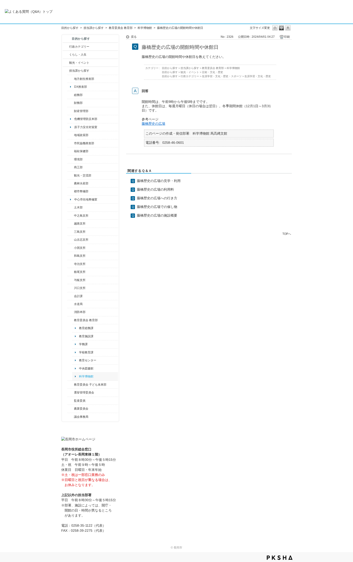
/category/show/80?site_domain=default (71, 272)
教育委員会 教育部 (121, 28)
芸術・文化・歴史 (212, 72)
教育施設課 (86, 336)
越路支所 (79, 223)
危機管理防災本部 (85, 119)
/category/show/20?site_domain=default (71, 175)
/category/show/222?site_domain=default (71, 408)
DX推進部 (80, 86)
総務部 (78, 95)
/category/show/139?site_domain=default (71, 256)
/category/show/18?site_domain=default (66, 63)
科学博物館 (145, 28)
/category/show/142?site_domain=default (71, 223)
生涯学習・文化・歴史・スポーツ (222, 76)
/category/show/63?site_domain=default (71, 264)
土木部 (78, 207)
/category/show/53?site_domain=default (71, 232)
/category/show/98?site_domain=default (71, 239)
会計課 (78, 296)
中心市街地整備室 (85, 199)
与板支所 (79, 280)
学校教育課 (86, 352)
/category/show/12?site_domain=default (66, 54)
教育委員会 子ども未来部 (90, 384)
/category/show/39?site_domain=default (71, 320)
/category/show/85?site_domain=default (71, 312)
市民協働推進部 (84, 143)
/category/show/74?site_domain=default (71, 248)
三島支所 (79, 231)
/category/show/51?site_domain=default (71, 384)
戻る (134, 36)
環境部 (78, 159)
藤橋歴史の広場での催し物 (157, 207)
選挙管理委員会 (84, 392)
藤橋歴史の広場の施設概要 (157, 215)
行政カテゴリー (79, 46)
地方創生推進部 (84, 79)
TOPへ (286, 233)
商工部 (78, 167)
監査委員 (79, 400)
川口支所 (79, 288)
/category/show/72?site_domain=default (71, 103)
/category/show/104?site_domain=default (71, 135)
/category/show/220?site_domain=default (71, 401)
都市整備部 (81, 191)
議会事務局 (81, 416)
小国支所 (79, 248)
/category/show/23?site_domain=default (71, 159)
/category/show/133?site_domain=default (71, 288)
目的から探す (70, 28)
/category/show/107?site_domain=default (71, 215)
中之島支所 (81, 215)
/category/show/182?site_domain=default (71, 191)
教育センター (87, 360)
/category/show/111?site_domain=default (71, 392)
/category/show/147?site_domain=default (71, 304)
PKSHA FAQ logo (279, 558)
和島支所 (79, 255)
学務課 (83, 344)
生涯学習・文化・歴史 (257, 76)
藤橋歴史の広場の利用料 (155, 189)
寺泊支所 (79, 264)
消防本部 (79, 312)
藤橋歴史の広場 (153, 123)
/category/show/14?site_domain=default (71, 151)
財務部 (78, 103)
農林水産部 (81, 183)
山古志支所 (81, 239)
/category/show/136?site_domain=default (71, 280)
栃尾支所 (79, 272)
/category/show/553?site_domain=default (71, 111)
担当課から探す (94, 28)
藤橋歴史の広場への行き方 (157, 198)
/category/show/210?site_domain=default (71, 296)
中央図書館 (86, 368)
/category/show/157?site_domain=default (71, 417)
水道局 (78, 304)
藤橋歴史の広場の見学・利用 (159, 181)
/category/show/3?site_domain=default (66, 46)
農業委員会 (81, 408)
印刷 (287, 36)
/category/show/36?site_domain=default (71, 167)
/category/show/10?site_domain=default (71, 95)
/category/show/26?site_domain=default (71, 143)
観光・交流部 (82, 175)
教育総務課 (86, 328)
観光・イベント (79, 62)
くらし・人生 (77, 54)
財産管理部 (81, 111)
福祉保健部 (81, 151)
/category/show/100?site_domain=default (71, 79)
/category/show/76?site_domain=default (71, 183)
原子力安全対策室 (85, 127)
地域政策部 (81, 135)
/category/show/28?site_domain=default (71, 207)
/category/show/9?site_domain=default (66, 71)
